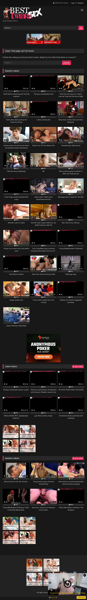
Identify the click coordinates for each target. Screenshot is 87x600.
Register (81, 3)
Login (73, 3)
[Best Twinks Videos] (43, 13)
